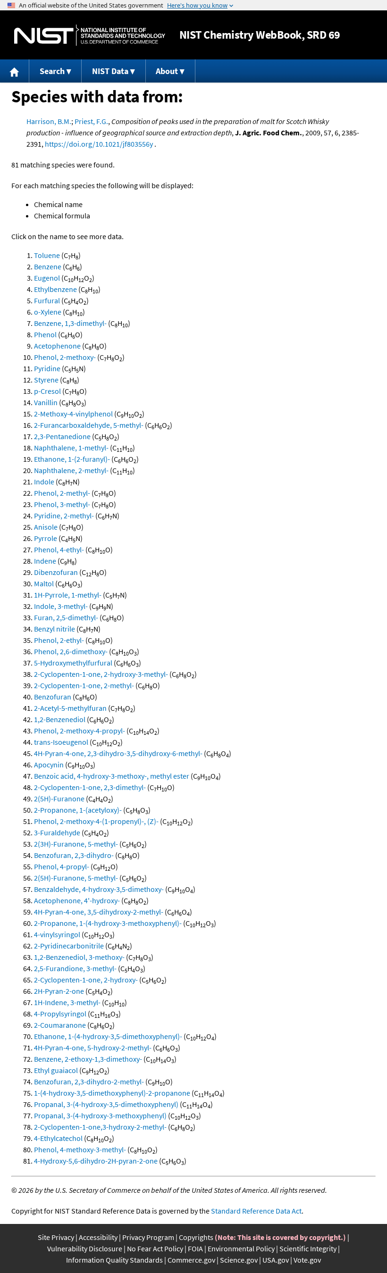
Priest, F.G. (91, 121)
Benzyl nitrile (54, 628)
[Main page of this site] (14, 71)
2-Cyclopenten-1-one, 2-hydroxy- (86, 979)
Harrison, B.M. (48, 121)
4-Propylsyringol (60, 1013)
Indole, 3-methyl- (61, 606)
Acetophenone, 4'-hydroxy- (77, 900)
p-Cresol (47, 391)
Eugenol (47, 278)
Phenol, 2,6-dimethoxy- (71, 651)
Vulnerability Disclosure (84, 1248)
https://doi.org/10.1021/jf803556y (99, 144)
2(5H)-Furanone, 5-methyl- (76, 877)
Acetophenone (57, 345)
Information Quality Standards (114, 1260)
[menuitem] (14, 71)
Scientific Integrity (308, 1248)
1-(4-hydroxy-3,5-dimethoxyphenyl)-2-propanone (112, 1093)
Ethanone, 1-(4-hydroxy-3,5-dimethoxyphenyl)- (108, 1036)
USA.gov (275, 1260)
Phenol (45, 334)
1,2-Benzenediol (59, 719)
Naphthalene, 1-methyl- (71, 447)
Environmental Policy (241, 1248)
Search (52, 71)
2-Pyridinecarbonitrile (69, 945)
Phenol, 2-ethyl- (59, 640)
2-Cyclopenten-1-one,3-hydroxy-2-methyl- (100, 1127)
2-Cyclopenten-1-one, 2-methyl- (84, 685)
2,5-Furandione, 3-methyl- (75, 968)
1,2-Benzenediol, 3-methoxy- (79, 957)
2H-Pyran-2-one (59, 991)
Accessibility (98, 1237)
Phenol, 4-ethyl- (59, 549)
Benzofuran (52, 696)
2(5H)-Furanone (59, 798)
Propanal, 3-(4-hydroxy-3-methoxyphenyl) (100, 1115)
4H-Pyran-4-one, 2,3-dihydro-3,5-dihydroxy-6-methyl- (118, 753)
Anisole (46, 527)
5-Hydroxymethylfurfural (73, 662)
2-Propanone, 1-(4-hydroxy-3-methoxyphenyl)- (108, 923)
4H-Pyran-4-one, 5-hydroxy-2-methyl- (92, 1047)
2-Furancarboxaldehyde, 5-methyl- (88, 425)
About (167, 71)
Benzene (47, 266)
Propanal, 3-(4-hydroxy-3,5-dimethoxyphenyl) (106, 1104)
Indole (44, 481)
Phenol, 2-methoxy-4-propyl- (79, 730)
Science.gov (239, 1260)
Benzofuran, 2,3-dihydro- (74, 855)
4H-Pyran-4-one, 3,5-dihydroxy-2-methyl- (98, 911)
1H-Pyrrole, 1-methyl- (67, 594)
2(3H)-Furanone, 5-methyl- (76, 844)
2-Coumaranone (60, 1025)
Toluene (47, 255)
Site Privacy (56, 1237)
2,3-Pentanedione (62, 436)
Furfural (47, 300)
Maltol (44, 583)
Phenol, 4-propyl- (61, 866)
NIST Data (110, 71)
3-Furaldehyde (57, 832)
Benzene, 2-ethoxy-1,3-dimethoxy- (88, 1059)
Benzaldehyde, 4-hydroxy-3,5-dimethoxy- (99, 889)
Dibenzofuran (56, 572)
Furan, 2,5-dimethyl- (66, 617)
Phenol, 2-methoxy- (65, 357)
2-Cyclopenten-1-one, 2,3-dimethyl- (90, 787)
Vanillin (46, 402)
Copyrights (196, 1237)
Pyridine (47, 368)
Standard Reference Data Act (256, 1210)
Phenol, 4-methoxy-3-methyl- (80, 1149)
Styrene (46, 379)
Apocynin (49, 764)
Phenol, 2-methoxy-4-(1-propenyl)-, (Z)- (96, 821)
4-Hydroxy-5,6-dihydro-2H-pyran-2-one (96, 1160)
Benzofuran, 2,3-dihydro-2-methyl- (89, 1081)
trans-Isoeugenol (61, 742)
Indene (45, 561)
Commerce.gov (191, 1260)
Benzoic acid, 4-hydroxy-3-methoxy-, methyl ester (111, 776)
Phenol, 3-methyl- (62, 504)
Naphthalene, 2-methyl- (71, 470)
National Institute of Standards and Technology (89, 35)
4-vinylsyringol (57, 934)
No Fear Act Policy (155, 1248)
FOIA (195, 1248)
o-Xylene (47, 311)
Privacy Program (148, 1237)
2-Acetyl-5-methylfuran (70, 708)
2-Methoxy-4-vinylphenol (73, 413)
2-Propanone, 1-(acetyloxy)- (78, 810)
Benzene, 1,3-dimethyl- (70, 323)
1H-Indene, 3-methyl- (67, 1002)
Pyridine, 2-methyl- (64, 515)
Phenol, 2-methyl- (62, 493)
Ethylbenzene (55, 289)
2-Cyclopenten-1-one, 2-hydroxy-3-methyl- (101, 674)
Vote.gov (307, 1260)
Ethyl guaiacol (56, 1070)
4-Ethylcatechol (58, 1138)
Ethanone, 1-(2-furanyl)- (72, 459)
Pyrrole (45, 538)
